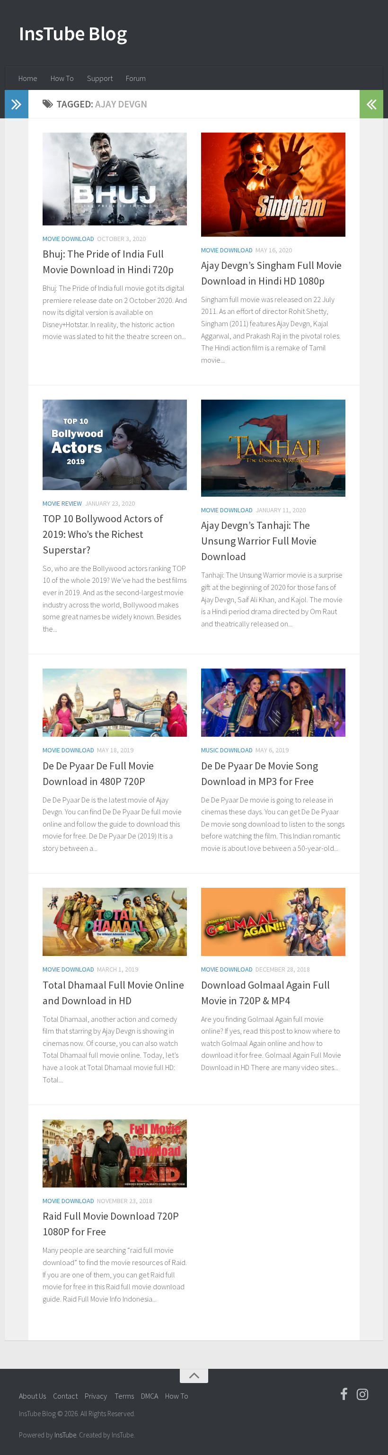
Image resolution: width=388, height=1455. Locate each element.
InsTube (65, 1434)
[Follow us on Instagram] (362, 1394)
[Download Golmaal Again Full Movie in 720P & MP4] (273, 922)
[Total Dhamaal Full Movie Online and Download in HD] (115, 922)
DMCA (149, 1396)
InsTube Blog (73, 33)
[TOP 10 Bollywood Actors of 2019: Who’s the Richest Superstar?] (115, 445)
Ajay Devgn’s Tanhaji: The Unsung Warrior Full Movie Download (259, 540)
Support (100, 78)
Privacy (96, 1396)
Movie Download (68, 238)
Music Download (227, 750)
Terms (124, 1396)
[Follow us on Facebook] (344, 1394)
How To (62, 78)
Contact (65, 1396)
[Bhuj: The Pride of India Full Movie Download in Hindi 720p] (115, 179)
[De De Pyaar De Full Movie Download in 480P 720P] (115, 703)
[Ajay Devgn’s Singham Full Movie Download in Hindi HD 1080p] (273, 185)
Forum (136, 78)
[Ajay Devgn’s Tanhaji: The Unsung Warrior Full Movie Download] (273, 448)
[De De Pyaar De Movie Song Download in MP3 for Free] (273, 703)
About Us (32, 1396)
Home (27, 78)
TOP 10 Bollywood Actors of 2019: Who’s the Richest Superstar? (103, 534)
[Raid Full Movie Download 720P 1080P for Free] (115, 1153)
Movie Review (62, 503)
